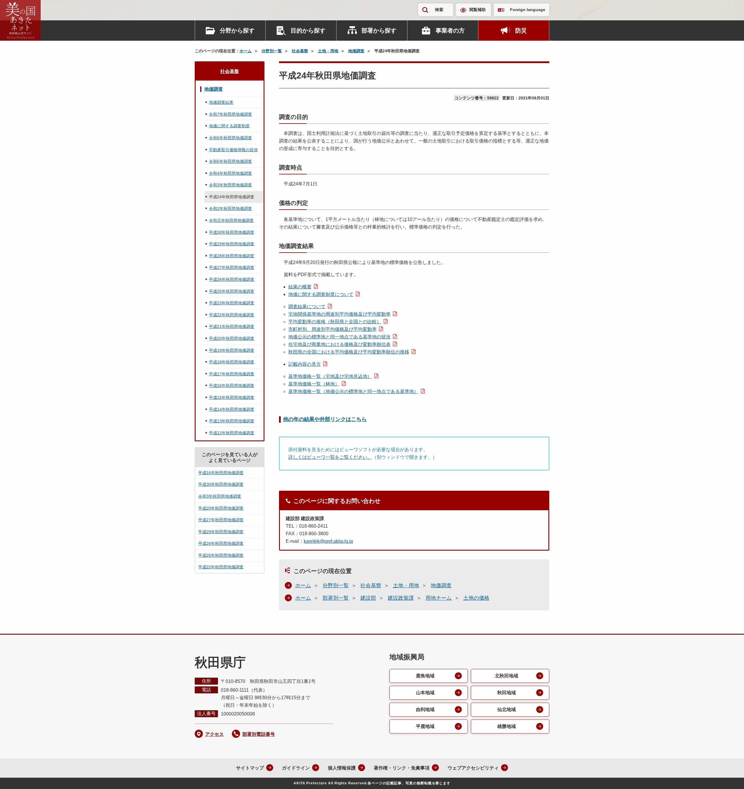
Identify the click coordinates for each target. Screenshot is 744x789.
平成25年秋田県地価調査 (231, 291)
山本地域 (425, 692)
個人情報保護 (342, 767)
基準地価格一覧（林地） (313, 383)
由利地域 (425, 709)
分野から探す (237, 30)
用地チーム (438, 598)
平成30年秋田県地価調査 (231, 232)
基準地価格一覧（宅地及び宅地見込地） (330, 376)
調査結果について (307, 306)
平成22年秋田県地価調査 (231, 315)
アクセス (214, 734)
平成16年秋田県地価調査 (231, 385)
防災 (521, 30)
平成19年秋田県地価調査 (231, 350)
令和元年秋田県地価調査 (231, 220)
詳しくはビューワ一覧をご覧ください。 (330, 457)
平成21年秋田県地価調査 (231, 326)
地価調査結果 (221, 102)
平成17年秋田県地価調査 (231, 374)
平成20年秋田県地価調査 (231, 338)
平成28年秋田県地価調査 (231, 256)
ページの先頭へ (728, 777)
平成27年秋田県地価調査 (231, 267)
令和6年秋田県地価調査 (230, 137)
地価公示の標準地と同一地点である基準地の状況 (339, 336)
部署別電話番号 (258, 734)
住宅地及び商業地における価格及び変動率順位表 (339, 344)
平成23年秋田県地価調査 (231, 303)
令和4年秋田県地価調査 (230, 173)
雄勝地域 (506, 726)
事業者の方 (450, 30)
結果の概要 (300, 286)
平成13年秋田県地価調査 (231, 421)
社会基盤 (300, 51)
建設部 (368, 598)
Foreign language (527, 9)
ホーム (245, 51)
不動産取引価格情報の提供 (233, 149)
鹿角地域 (425, 675)
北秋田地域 (506, 675)
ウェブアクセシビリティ (473, 767)
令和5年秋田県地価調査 (230, 161)
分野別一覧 (272, 51)
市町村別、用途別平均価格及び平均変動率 (332, 329)
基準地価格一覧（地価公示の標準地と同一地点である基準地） (353, 391)
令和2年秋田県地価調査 (230, 208)
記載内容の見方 (304, 364)
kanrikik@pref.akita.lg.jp (328, 541)
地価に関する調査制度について (320, 294)
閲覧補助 (477, 9)
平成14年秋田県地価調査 (231, 409)
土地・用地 (328, 51)
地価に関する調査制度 (229, 126)
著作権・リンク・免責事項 (402, 767)
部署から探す (379, 30)
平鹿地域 (425, 726)
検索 (439, 9)
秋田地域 (506, 692)
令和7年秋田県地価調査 (230, 114)
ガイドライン (296, 767)
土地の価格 (476, 598)
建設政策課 (401, 598)
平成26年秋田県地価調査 (231, 279)
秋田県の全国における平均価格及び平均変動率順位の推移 (348, 351)
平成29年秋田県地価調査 (231, 244)
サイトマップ (250, 767)
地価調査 (356, 51)
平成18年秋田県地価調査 (231, 362)
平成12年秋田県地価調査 (231, 433)
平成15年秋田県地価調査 (231, 397)
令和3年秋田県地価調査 (230, 185)
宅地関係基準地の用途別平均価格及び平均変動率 (339, 314)
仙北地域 (506, 709)
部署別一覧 (336, 598)
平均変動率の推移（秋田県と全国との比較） (334, 321)
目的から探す (308, 30)
